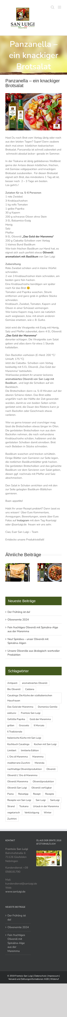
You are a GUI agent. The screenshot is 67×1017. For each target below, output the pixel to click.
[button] (8, 572)
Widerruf (54, 979)
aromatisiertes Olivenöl (34, 683)
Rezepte (49, 794)
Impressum (53, 975)
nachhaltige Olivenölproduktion (24, 769)
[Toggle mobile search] (52, 7)
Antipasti (12, 683)
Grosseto (24, 725)
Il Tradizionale (14, 731)
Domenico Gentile (47, 706)
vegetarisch (13, 812)
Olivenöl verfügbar (41, 787)
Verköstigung (31, 812)
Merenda (39, 763)
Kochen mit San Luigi (45, 744)
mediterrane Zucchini (18, 763)
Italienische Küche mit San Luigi (24, 738)
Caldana (29, 689)
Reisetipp (23, 794)
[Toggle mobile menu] (60, 7)
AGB (46, 979)
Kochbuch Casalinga (18, 744)
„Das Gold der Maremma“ (38, 236)
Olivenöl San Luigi (17, 787)
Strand (11, 806)
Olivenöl (51, 769)
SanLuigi (54, 800)
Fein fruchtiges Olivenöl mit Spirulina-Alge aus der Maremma (16, 943)
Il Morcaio (39, 725)
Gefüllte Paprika (16, 719)
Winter (47, 812)
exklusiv (11, 713)
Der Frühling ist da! (19, 612)
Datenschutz (40, 975)
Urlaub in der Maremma (46, 806)
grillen (10, 725)
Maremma (37, 756)
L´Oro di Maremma (17, 756)
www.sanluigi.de (15, 891)
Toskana (23, 806)
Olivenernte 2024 (18, 619)
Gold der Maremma (40, 719)
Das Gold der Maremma (20, 706)
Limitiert (11, 750)
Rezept (37, 794)
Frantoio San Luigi (30, 713)
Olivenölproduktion (43, 781)
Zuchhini (12, 818)
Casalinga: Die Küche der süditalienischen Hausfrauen (29, 698)
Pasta (10, 794)
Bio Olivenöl (14, 689)
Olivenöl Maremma (17, 781)
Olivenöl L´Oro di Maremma (22, 775)
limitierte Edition (30, 750)
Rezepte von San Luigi (19, 800)
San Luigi (41, 800)
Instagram (23, 520)
